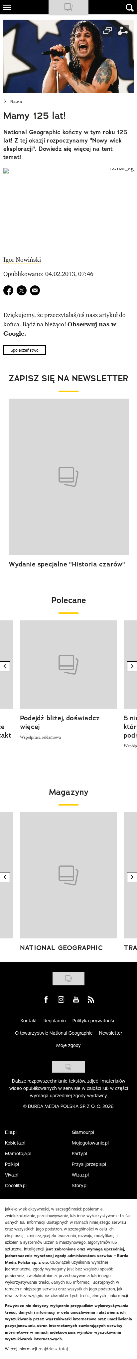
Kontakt (29, 1021)
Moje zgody (68, 1045)
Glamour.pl (83, 1132)
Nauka (16, 101)
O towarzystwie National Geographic (53, 1033)
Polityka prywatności (94, 1021)
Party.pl (79, 1154)
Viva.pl (11, 1175)
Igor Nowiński (22, 259)
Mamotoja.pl (18, 1154)
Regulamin (55, 1021)
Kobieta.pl (15, 1143)
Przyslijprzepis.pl (89, 1164)
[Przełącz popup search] (129, 7)
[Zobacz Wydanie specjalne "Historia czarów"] (69, 477)
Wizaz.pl (80, 1175)
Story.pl (79, 1186)
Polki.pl (12, 1164)
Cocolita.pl (16, 1186)
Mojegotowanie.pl (90, 1143)
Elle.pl (11, 1132)
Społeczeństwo (25, 350)
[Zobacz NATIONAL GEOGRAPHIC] (68, 875)
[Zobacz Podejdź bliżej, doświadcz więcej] (68, 664)
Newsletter (110, 1033)
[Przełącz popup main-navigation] (7, 7)
